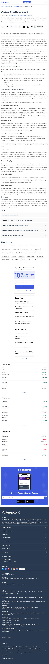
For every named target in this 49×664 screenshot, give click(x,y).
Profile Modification (15, 259)
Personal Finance (5, 259)
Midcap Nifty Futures (23, 597)
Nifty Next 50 (27, 591)
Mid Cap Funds (41, 630)
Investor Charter (31, 650)
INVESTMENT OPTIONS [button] (7, 530)
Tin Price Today (15, 620)
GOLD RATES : (5, 605)
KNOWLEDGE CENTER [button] (6, 537)
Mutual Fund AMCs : (6, 622)
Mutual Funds (13, 245)
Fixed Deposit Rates (6, 579)
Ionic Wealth (11, 574)
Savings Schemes (5, 256)
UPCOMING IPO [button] (5, 552)
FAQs (27, 648)
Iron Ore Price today (6, 620)
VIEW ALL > (24, 358)
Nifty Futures (5, 597)
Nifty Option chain (6, 601)
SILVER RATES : (5, 611)
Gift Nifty (17, 593)
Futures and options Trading (7, 252)
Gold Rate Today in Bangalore (22, 608)
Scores (37, 646)
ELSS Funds (4, 630)
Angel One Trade (12, 578)
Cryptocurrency (40, 256)
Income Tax (40, 252)
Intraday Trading (16, 249)
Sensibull (4, 583)
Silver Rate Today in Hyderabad (8, 613)
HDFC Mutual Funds (35, 624)
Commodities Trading (20, 252)
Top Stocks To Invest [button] (7, 556)
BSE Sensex (43, 591)
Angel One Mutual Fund (7, 624)
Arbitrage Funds (27, 630)
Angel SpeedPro (20, 578)
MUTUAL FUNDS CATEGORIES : (8, 628)
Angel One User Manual (23, 245)
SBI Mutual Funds (16, 624)
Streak (14, 583)
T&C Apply (31, 648)
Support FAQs (13, 561)
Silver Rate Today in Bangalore (23, 613)
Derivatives (37, 249)
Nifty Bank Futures (13, 597)
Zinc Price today (26, 618)
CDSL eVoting (12, 652)
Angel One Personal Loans (21, 650)
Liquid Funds (11, 630)
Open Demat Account (27, 2)
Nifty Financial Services (18, 591)
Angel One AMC (5, 574)
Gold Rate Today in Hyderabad (8, 608)
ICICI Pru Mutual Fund (6, 625)
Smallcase (9, 583)
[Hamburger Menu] (47, 2)
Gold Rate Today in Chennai (32, 607)
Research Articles (30, 256)
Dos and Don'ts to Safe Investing (28, 646)
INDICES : (4, 590)
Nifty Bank (9, 591)
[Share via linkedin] (23, 26)
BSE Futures (40, 597)
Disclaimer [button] (4, 643)
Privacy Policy (37, 648)
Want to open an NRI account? (24, 290)
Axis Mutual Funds (26, 624)
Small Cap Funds (19, 630)
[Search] (45, 2)
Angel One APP (5, 578)
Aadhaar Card (21, 256)
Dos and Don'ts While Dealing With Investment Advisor (13, 648)
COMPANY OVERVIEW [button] (6, 527)
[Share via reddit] (27, 26)
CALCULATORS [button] (5, 534)
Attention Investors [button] (7, 637)
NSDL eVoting (19, 652)
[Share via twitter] (15, 26)
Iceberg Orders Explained (21, 312)
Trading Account (34, 245)
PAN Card (14, 256)
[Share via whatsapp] (11, 26)
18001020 (6, 561)
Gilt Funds (34, 630)
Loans (23, 259)
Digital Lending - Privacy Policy (8, 650)
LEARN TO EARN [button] (5, 541)
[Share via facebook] (19, 26)
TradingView (23, 583)
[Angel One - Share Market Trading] (5, 2)
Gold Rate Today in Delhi (20, 607)
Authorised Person (31, 252)
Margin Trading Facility (29, 578)
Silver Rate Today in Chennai (37, 613)
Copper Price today (6, 618)
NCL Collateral (4, 652)
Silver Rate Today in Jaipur (7, 614)
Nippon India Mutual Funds (18, 625)
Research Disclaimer (6, 646)
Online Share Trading (6, 249)
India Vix (11, 593)
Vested (18, 583)
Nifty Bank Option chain (16, 601)
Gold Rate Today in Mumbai (8, 607)
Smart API (30, 259)
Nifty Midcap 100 (35, 591)
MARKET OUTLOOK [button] (6, 548)
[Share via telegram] (7, 26)
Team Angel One (23, 15)
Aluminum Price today (16, 618)
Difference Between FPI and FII (23, 348)
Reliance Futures (32, 597)
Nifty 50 (4, 591)
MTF (36, 259)
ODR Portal (25, 652)
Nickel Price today (35, 618)
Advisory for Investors (40, 650)
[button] (24, 215)
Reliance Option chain (40, 601)
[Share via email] (31, 26)
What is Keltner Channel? (21, 333)
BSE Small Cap (5, 593)
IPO (31, 249)
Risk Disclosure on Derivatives (35, 652)
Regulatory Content (16, 646)
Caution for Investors (6, 655)
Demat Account (5, 245)
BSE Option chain (6, 603)
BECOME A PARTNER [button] (6, 545)
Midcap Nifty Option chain (28, 601)
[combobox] (29, 15)
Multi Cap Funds (5, 631)
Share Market (25, 249)
